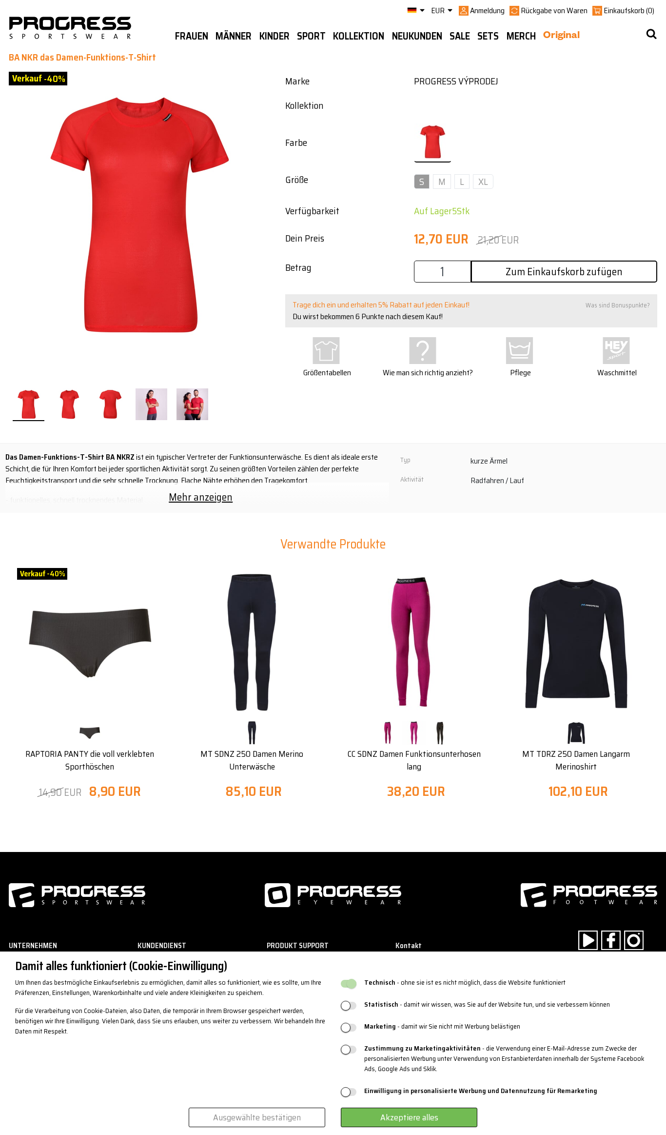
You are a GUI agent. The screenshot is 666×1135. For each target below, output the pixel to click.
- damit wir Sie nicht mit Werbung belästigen (442, 1026)
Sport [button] (311, 36)
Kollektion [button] (358, 36)
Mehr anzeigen (201, 497)
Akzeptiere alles (409, 1117)
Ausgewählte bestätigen (257, 1117)
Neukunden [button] (417, 36)
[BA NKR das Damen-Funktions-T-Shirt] (28, 404)
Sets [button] (488, 36)
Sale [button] (460, 36)
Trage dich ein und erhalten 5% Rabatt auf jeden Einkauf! (381, 305)
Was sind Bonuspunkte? (618, 305)
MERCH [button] (521, 36)
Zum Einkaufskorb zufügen (564, 271)
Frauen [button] (191, 36)
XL (483, 181)
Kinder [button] (274, 36)
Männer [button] (233, 36)
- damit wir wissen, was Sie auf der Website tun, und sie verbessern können (487, 1004)
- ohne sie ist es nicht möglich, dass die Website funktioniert (465, 982)
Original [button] (561, 36)
